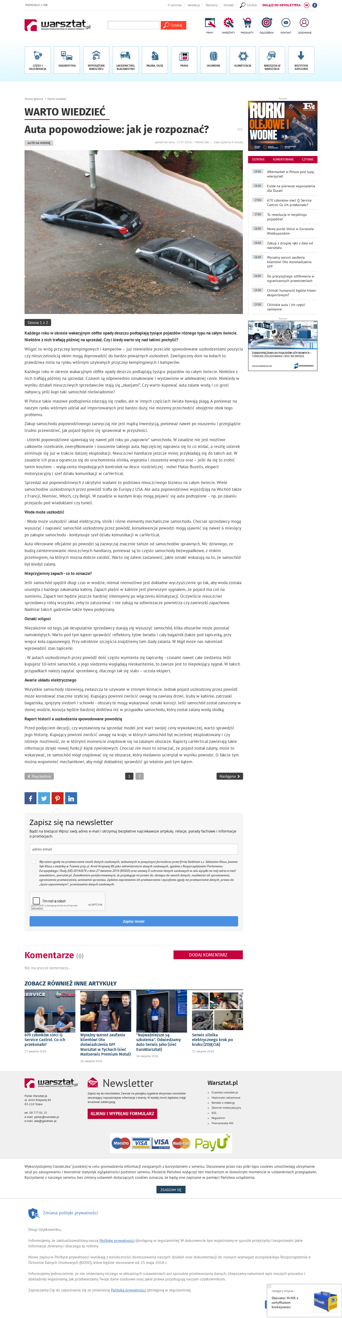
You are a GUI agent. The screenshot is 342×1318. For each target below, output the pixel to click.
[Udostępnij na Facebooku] (31, 798)
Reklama (212, 5)
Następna (228, 776)
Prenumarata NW (222, 1123)
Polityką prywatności (128, 1289)
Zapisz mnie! (133, 921)
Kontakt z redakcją (223, 1102)
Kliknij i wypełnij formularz (122, 1113)
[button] (301, 60)
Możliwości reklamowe (226, 1097)
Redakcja (194, 5)
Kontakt (229, 5)
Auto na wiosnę (39, 143)
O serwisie (175, 5)
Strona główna (34, 99)
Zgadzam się (173, 1189)
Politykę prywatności (116, 1240)
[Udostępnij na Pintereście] (58, 798)
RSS (214, 1113)
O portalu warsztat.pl (225, 1092)
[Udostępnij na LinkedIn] (71, 798)
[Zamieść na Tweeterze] (44, 798)
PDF (240, 129)
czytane (307, 159)
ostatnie (258, 159)
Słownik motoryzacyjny (226, 1107)
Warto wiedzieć (56, 99)
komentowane (283, 159)
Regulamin (218, 1118)
